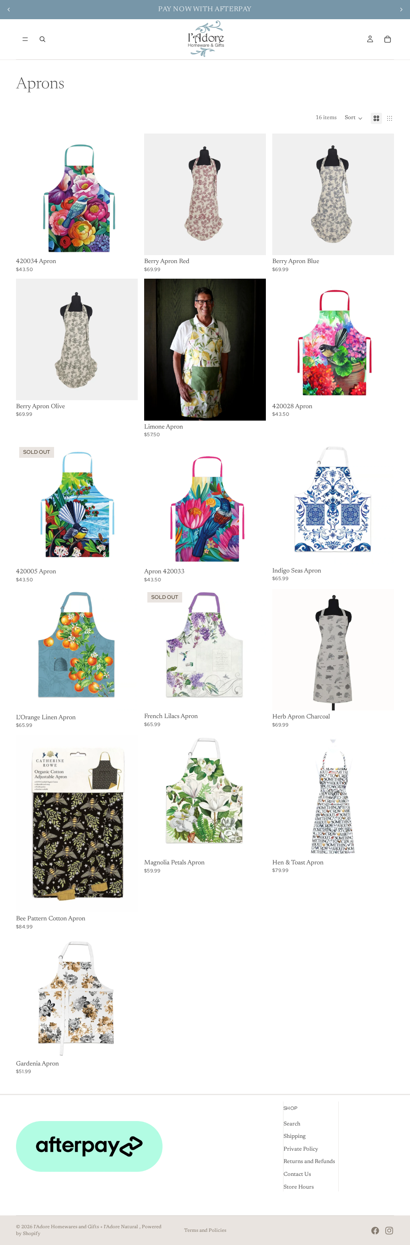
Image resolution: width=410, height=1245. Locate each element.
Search (291, 1124)
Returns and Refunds (309, 1162)
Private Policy (300, 1149)
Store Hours (298, 1187)
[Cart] (387, 39)
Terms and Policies (205, 1230)
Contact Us (297, 1174)
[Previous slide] (9, 9)
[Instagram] (389, 1230)
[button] (354, 118)
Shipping (294, 1136)
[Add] (125, 242)
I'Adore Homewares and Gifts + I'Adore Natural (86, 1227)
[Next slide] (401, 9)
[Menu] (25, 39)
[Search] (42, 39)
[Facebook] (375, 1230)
